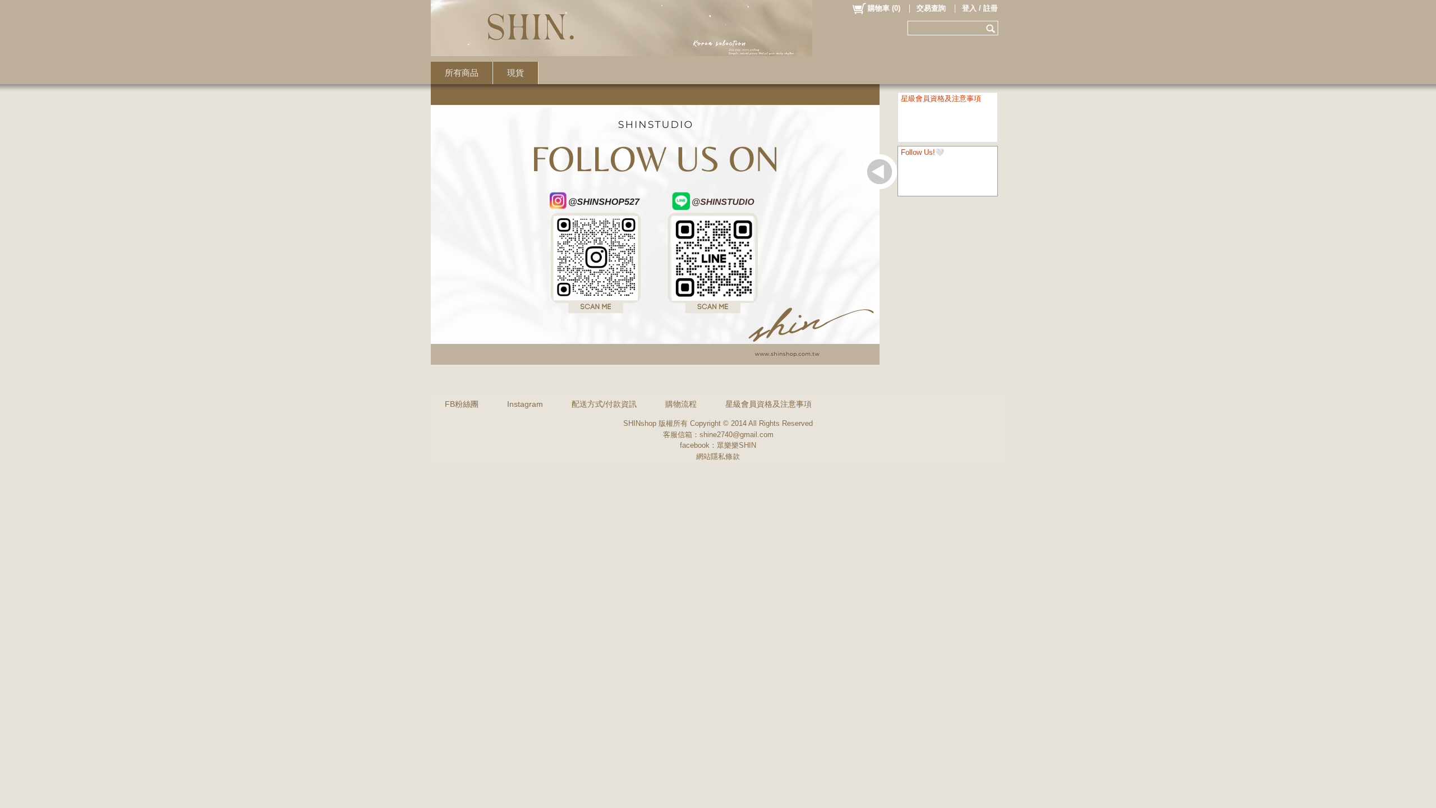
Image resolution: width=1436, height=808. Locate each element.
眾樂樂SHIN (736, 445)
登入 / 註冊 (980, 8)
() (884, 8)
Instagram (525, 404)
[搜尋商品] (992, 28)
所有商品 (461, 72)
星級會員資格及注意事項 (768, 404)
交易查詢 (931, 8)
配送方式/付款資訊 (604, 404)
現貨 (515, 72)
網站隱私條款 (718, 456)
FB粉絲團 (461, 404)
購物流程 (681, 404)
